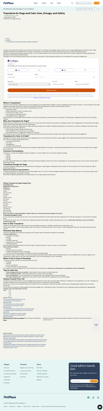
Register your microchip (26, 368)
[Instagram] (98, 397)
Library (9, 40)
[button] (36, 3)
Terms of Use (73, 388)
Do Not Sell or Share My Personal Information (53, 406)
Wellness (39, 380)
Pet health (39, 368)
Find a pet (6, 368)
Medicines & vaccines (42, 377)
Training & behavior (42, 374)
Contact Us (12, 406)
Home (7, 38)
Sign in (97, 3)
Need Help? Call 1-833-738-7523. (85, 9)
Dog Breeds (7, 377)
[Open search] (72, 3)
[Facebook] (88, 397)
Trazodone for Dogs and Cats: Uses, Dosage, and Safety (22, 41)
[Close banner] (99, 9)
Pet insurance (24, 374)
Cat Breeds (7, 380)
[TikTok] (93, 397)
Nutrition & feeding (42, 371)
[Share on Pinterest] (10, 292)
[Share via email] (10, 296)
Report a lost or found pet (83, 3)
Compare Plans (96, 325)
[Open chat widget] (99, 407)
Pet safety (23, 377)
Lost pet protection (25, 371)
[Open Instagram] (10, 294)
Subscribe (94, 381)
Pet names (7, 383)
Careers (19, 406)
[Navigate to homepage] (9, 3)
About (5, 406)
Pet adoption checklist (10, 374)
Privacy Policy (89, 386)
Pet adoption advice (9, 371)
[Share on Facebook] (10, 290)
